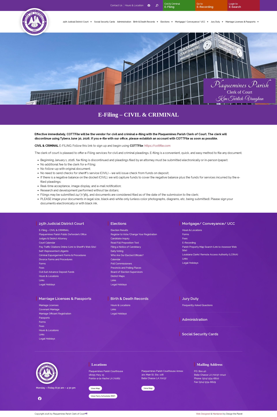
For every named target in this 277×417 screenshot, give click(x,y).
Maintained (218, 414)
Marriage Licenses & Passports (241, 22)
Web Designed (203, 414)
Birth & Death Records (144, 22)
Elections (165, 22)
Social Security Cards (104, 22)
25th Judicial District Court (76, 22)
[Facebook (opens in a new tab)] (148, 5)
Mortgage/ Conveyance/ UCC (190, 22)
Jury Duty (215, 22)
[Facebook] (39, 398)
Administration (124, 22)
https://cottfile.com (157, 145)
